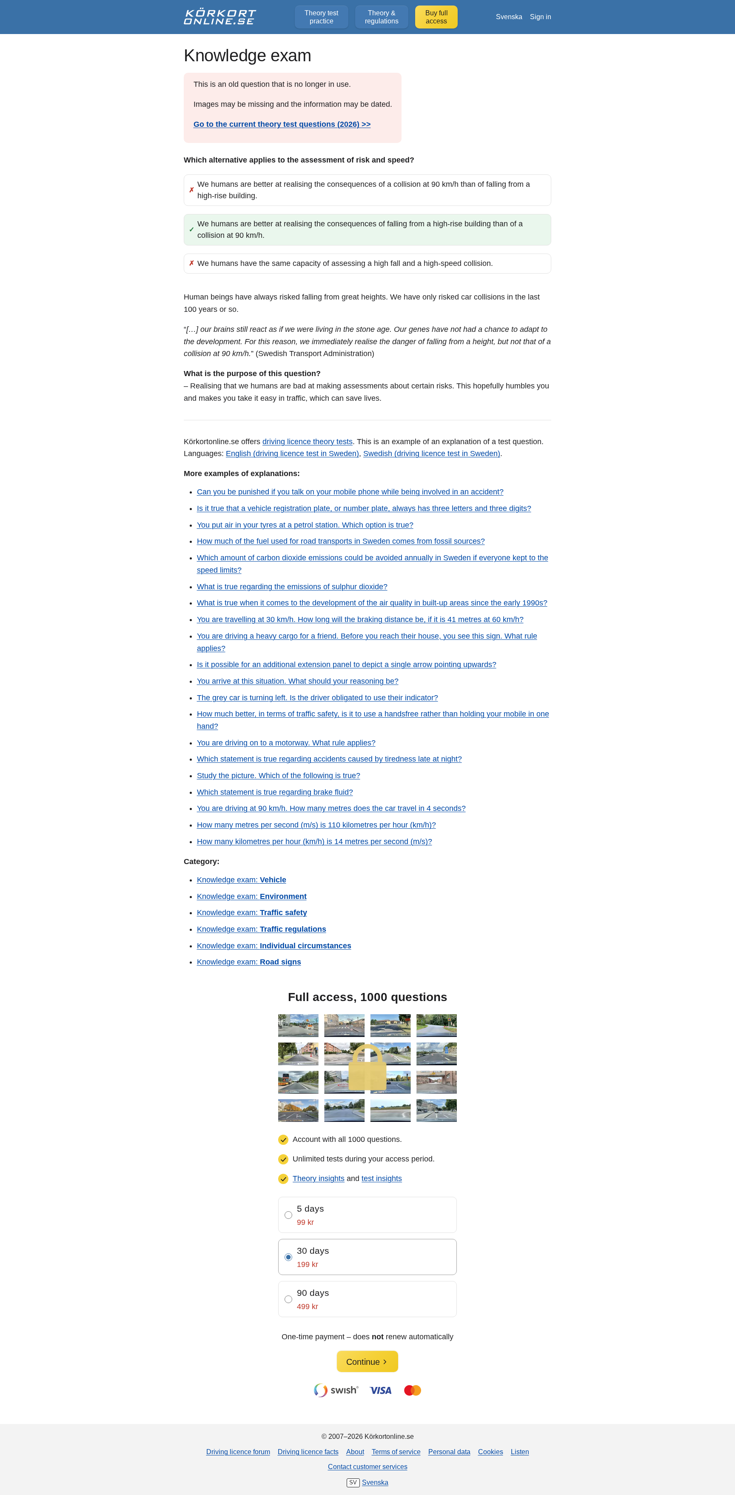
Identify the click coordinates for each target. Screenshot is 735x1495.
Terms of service (396, 1451)
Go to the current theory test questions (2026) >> (282, 124)
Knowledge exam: (241, 880)
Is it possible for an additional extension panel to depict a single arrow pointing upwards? (346, 664)
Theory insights (319, 1178)
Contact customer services (367, 1466)
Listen (520, 1451)
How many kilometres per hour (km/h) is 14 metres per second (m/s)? (314, 841)
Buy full (436, 17)
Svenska (509, 16)
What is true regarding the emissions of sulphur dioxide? (292, 586)
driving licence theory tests (307, 441)
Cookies (490, 1451)
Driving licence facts (308, 1451)
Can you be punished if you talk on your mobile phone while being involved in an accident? (350, 492)
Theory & (382, 17)
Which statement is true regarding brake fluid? (275, 792)
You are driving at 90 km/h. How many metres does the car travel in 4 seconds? (331, 808)
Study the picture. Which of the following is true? (278, 775)
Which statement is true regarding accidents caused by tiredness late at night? (329, 759)
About (355, 1451)
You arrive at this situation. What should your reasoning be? (298, 681)
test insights (382, 1178)
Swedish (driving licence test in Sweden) (431, 453)
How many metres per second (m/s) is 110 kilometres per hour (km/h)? (316, 825)
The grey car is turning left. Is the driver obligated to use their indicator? (317, 697)
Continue (363, 1362)
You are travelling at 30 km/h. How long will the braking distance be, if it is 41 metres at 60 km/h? (360, 619)
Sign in (540, 16)
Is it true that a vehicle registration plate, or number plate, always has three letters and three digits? (364, 508)
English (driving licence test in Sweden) (292, 453)
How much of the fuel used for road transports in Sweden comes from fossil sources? (341, 541)
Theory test (321, 17)
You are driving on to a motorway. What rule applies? (286, 743)
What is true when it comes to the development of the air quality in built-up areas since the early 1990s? (372, 603)
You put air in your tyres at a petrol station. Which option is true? (305, 525)
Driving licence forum (238, 1451)
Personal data (449, 1451)
